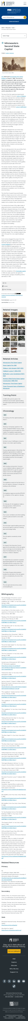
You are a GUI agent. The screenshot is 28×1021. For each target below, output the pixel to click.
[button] (25, 3)
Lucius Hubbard (5, 244)
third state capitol (21, 271)
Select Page (6, 35)
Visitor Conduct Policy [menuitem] (9, 1017)
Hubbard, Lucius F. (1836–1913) (12, 371)
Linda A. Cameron (10, 53)
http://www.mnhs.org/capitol (9, 925)
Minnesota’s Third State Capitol (12, 383)
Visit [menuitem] (14, 959)
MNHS (3, 27)
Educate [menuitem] (14, 965)
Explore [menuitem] (14, 962)
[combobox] (14, 17)
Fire (2, 76)
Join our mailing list (14, 951)
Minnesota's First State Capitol (12, 362)
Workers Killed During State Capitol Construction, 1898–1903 (13, 379)
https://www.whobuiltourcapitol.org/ (11, 930)
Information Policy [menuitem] (12, 1016)
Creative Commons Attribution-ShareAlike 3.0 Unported (12, 296)
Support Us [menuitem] (14, 972)
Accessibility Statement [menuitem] (20, 1017)
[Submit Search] (25, 17)
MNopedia (8, 27)
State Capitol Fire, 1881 (10, 365)
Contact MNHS (19, 996)
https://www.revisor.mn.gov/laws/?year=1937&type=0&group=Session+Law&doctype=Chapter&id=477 (13, 667)
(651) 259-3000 (9, 996)
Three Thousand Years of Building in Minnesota (14, 387)
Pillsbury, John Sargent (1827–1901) (13, 368)
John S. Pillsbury (21, 96)
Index (13, 27)
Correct (6, 286)
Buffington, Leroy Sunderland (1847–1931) (14, 375)
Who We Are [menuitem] (14, 969)
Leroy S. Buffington (21, 107)
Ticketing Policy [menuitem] (21, 1016)
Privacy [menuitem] (4, 1016)
